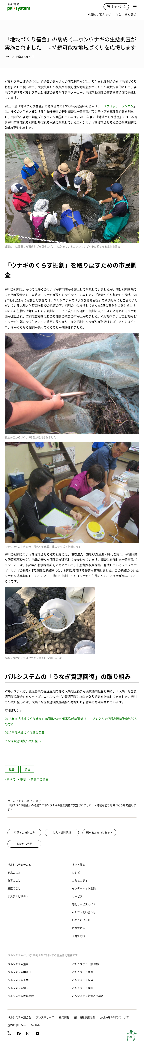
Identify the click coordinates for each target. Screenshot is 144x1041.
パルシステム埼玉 (18, 988)
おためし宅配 (24, 844)
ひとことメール (81, 920)
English (35, 1025)
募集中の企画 (40, 779)
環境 (27, 769)
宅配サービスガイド (84, 904)
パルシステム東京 (18, 964)
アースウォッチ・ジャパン (116, 106)
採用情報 (64, 1017)
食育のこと (14, 880)
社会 (12, 769)
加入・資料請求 (126, 14)
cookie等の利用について (114, 1017)
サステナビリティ (18, 896)
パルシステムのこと (19, 864)
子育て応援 (78, 936)
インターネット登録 (84, 888)
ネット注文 (118, 6)
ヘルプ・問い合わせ (84, 912)
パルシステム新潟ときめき (88, 996)
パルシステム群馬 (82, 972)
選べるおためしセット (99, 832)
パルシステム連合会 (19, 1017)
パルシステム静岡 (82, 988)
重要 (23, 779)
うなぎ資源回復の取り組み (23, 741)
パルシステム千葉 (18, 980)
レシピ (76, 872)
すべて (11, 779)
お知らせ (24, 801)
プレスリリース (45, 1017)
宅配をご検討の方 (100, 14)
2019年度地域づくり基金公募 (24, 732)
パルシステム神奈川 (19, 972)
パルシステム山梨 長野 (85, 964)
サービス (77, 896)
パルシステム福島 (82, 980)
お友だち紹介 (80, 928)
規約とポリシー (17, 1025)
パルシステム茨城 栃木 (21, 996)
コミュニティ (80, 880)
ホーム (11, 801)
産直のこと (14, 888)
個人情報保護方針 (84, 1017)
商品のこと (14, 872)
